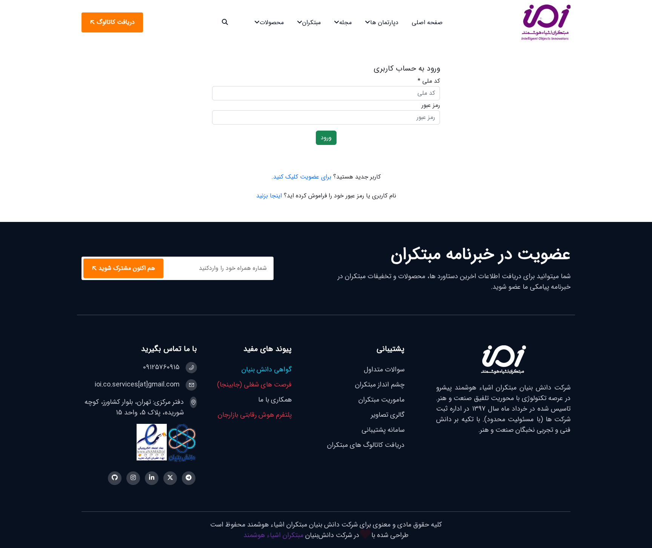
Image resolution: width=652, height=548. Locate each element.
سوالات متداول (384, 369)
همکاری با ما (275, 399)
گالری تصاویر (387, 414)
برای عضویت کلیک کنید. (301, 177)
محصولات (272, 22)
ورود (326, 137)
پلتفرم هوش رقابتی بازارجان (255, 414)
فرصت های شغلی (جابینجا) (254, 384)
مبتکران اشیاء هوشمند (273, 535)
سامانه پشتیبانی (382, 430)
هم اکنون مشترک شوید (126, 268)
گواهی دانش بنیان (266, 369)
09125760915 (161, 367)
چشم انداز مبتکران (379, 384)
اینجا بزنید (269, 195)
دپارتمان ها (384, 22)
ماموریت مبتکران (381, 399)
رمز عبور (430, 105)
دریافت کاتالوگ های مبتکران (365, 445)
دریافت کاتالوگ (116, 22)
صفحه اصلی (427, 22)
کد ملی (429, 81)
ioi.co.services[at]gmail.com (137, 384)
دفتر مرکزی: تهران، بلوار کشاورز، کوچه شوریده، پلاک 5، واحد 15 (134, 407)
